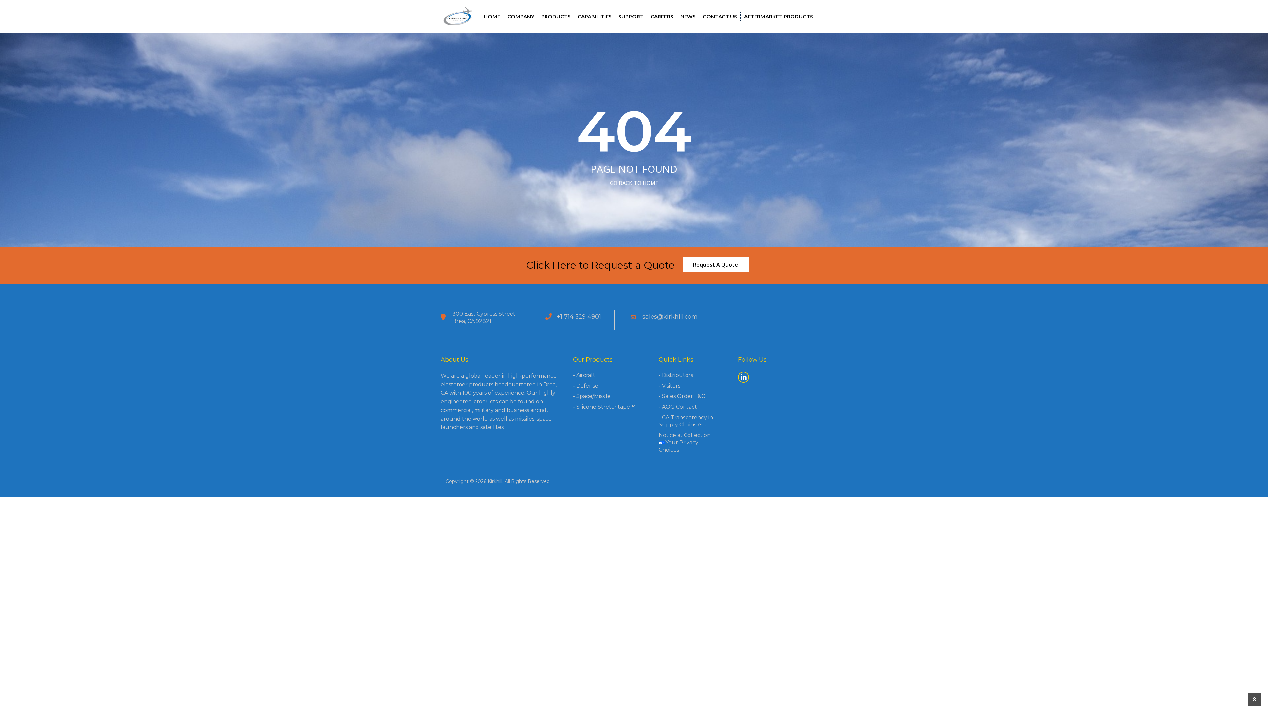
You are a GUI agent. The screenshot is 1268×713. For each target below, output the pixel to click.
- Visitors (669, 386)
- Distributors (676, 375)
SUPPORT (631, 16)
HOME (492, 16)
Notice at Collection (685, 435)
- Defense (585, 386)
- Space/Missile (592, 396)
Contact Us (720, 16)
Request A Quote (715, 264)
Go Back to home (634, 183)
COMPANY (520, 16)
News (688, 16)
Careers (662, 16)
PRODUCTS (556, 16)
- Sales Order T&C (682, 396)
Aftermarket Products (778, 16)
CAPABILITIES (595, 16)
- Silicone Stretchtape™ (604, 407)
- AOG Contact (678, 407)
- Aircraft (584, 375)
